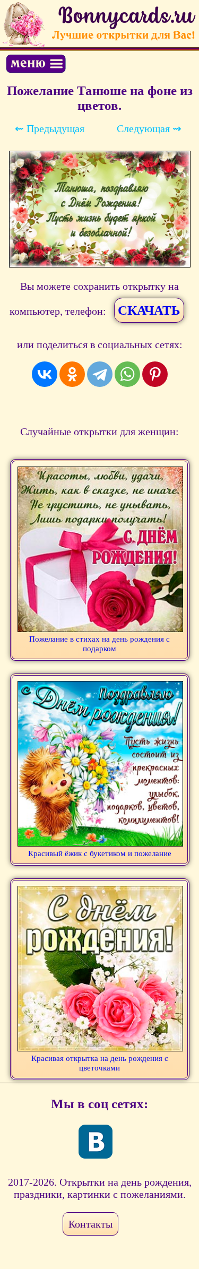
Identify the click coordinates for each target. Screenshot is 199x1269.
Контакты (90, 1224)
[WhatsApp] (127, 374)
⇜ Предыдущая (49, 128)
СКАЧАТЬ (149, 310)
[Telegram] (100, 374)
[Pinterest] (155, 374)
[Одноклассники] (72, 374)
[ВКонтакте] (44, 374)
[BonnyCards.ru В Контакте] (96, 1142)
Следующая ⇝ (149, 128)
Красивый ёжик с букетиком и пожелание (99, 853)
